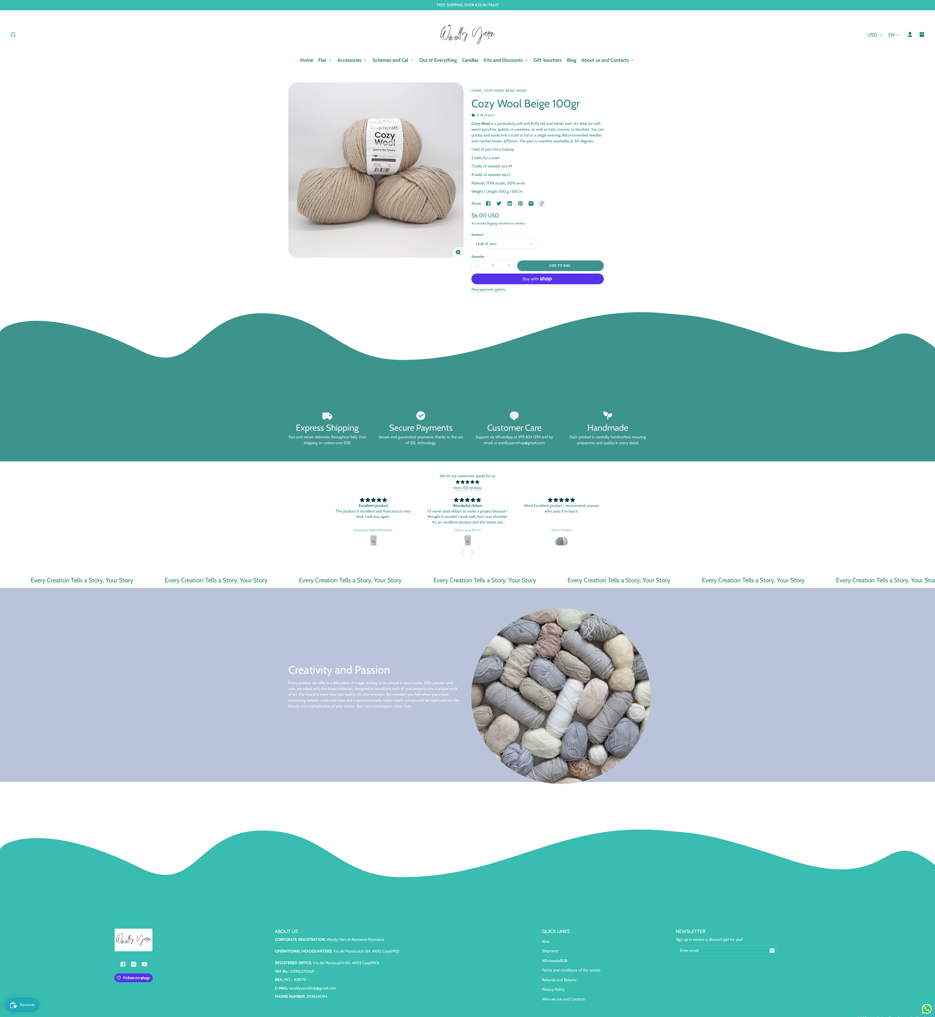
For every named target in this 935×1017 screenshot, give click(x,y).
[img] (467, 482)
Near (546, 941)
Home (476, 90)
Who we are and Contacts (563, 999)
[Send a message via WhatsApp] (927, 1009)
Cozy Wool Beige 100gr (505, 90)
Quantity (477, 256)
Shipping (492, 223)
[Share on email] (531, 203)
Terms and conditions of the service (571, 970)
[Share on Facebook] (488, 203)
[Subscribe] (772, 950)
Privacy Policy (553, 989)
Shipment (550, 951)
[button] (13, 34)
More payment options (488, 289)
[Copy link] (541, 203)
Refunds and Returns (559, 980)
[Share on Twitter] (499, 203)
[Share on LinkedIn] (509, 203)
